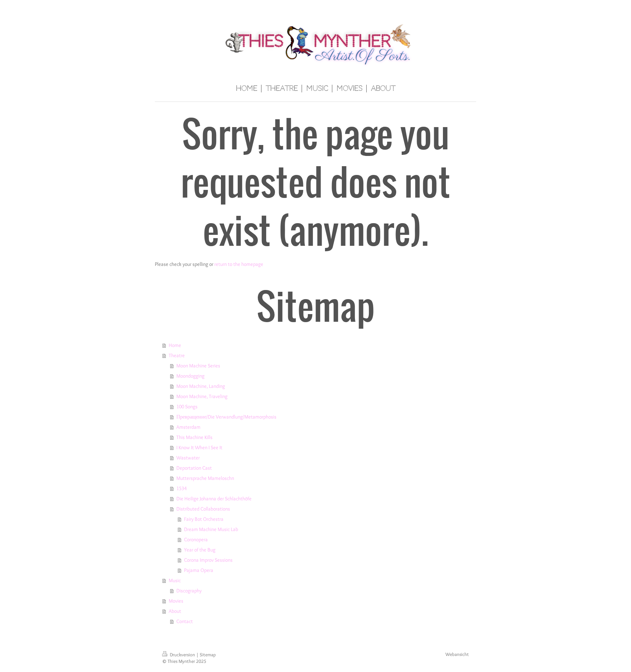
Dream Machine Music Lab (211, 529)
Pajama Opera (198, 570)
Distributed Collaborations (203, 508)
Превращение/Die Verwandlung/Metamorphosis (226, 416)
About (175, 611)
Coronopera (196, 539)
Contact (184, 621)
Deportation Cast (194, 468)
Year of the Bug (199, 549)
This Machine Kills (194, 437)
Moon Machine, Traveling (201, 396)
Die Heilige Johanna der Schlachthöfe (214, 498)
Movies (176, 600)
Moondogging (190, 376)
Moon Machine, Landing (200, 386)
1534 (181, 488)
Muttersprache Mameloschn (205, 478)
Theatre (177, 355)
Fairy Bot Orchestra (203, 519)
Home (175, 345)
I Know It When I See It (199, 447)
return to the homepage (238, 264)
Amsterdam (188, 427)
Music (175, 580)
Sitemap (208, 654)
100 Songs (187, 406)
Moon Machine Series (198, 365)
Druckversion (182, 654)
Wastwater (188, 457)
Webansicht (457, 654)
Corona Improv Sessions (208, 560)
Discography (189, 590)
